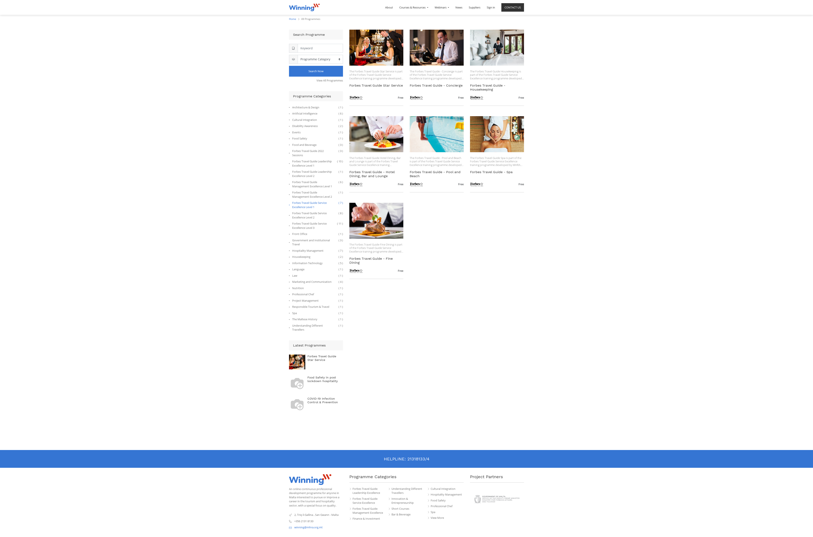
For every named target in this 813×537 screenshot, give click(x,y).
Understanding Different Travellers (406, 491)
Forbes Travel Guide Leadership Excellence (366, 491)
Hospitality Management (446, 494)
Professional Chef (441, 506)
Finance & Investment (366, 518)
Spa (433, 512)
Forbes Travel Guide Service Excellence (365, 501)
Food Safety (438, 500)
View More (437, 518)
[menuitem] (389, 7)
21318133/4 (418, 458)
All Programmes (310, 19)
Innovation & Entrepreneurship (402, 501)
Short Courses (400, 509)
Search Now (316, 71)
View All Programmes (330, 80)
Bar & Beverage (401, 514)
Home (292, 19)
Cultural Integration (443, 489)
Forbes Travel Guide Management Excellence (368, 511)
